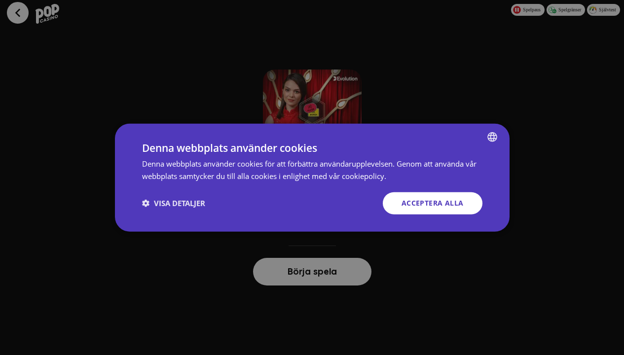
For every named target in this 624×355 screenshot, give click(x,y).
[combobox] (492, 137)
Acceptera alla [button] (433, 203)
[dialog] (312, 178)
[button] (173, 203)
